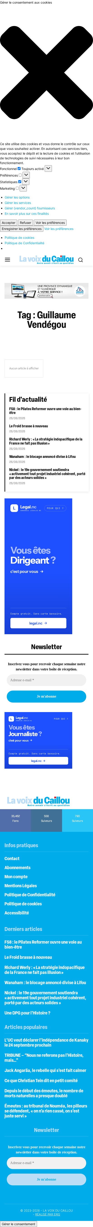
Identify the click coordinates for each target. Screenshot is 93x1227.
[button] (46, 73)
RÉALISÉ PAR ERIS (47, 1214)
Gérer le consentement (18, 1224)
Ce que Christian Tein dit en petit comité (41, 1081)
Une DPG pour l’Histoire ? (27, 1013)
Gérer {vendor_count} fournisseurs (30, 208)
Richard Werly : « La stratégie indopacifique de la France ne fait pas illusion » (45, 441)
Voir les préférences (50, 223)
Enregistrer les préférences (22, 229)
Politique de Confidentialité (24, 243)
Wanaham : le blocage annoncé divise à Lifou (42, 457)
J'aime (16, 810)
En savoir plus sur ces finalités (27, 213)
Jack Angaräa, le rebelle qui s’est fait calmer (46, 1071)
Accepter (8, 223)
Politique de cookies (19, 237)
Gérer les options (17, 197)
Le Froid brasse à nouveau (28, 426)
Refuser (25, 223)
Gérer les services (18, 203)
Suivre (46, 810)
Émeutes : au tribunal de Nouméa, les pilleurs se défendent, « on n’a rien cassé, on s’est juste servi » (46, 1111)
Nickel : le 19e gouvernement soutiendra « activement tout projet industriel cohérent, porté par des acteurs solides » (47, 474)
